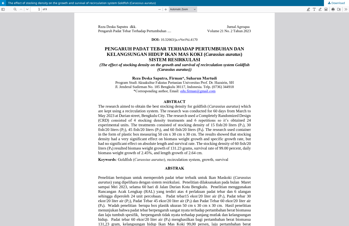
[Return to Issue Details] (3, 3)
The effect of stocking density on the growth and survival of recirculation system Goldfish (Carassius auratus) (82, 3)
